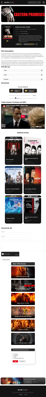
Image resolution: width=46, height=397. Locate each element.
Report (34, 95)
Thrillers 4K (29, 29)
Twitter (25, 394)
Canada (25, 31)
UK (23, 31)
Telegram (18, 98)
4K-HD (8, 2)
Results (22, 361)
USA (21, 31)
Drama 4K (34, 29)
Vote (15, 361)
